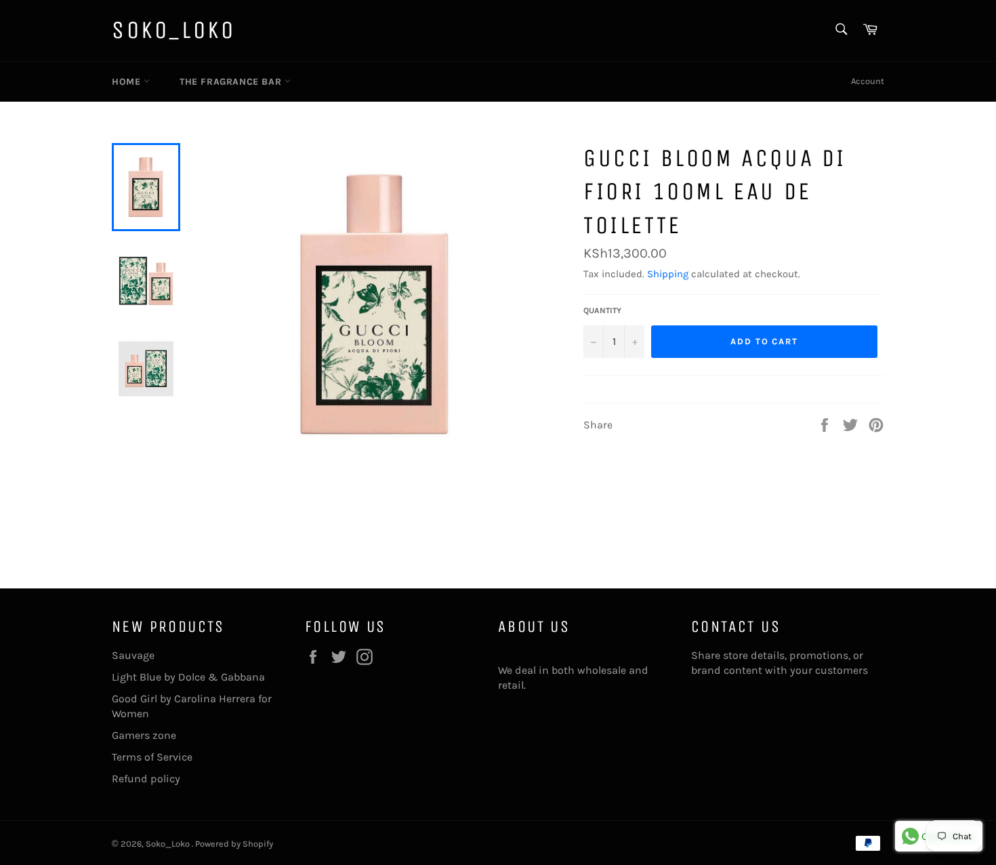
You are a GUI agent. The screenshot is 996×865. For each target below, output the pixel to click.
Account (867, 81)
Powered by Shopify (234, 844)
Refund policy (146, 778)
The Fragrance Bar (232, 81)
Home (128, 81)
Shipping (667, 274)
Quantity (602, 310)
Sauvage (133, 655)
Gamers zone (144, 735)
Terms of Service (152, 756)
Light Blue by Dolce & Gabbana (188, 676)
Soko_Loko (173, 30)
